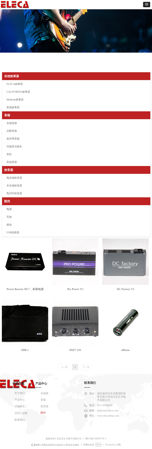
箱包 (9, 224)
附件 (7, 201)
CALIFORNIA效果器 (18, 91)
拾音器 (8, 169)
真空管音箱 (12, 138)
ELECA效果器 (14, 84)
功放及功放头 (14, 146)
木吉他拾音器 (14, 185)
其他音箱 (11, 162)
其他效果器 (12, 107)
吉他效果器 (11, 76)
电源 (9, 209)
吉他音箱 (11, 123)
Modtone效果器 (15, 99)
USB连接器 (12, 232)
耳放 (9, 217)
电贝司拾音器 (14, 193)
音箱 (7, 115)
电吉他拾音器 (14, 177)
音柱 (9, 154)
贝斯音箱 (11, 131)
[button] (146, 4)
